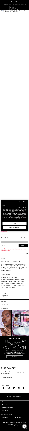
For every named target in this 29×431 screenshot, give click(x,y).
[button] (14, 11)
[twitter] (14, 388)
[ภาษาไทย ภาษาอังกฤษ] (20, 417)
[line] (23, 388)
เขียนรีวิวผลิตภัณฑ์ (7, 377)
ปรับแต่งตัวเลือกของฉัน (15, 227)
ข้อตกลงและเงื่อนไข (21, 422)
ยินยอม (14, 223)
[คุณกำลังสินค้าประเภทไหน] (23, 8)
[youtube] (8, 388)
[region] (14, 215)
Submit (23, 245)
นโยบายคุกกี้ (20, 218)
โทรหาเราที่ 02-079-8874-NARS (14, 396)
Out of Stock (14, 242)
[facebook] (3, 388)
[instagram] (18, 388)
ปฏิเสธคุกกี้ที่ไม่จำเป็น (23, 201)
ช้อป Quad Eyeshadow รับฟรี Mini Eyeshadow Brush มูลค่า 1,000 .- (15, 4)
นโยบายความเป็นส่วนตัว (9, 422)
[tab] (14, 402)
